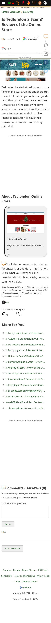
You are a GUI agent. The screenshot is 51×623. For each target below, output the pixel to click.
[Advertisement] (25, 162)
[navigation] (45, 45)
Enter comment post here (14, 503)
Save (7, 302)
